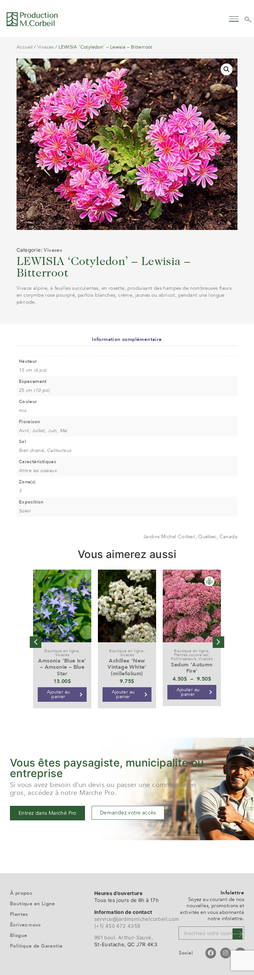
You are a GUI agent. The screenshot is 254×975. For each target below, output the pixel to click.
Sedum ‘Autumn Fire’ (191, 668)
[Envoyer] (237, 933)
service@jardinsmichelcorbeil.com (136, 919)
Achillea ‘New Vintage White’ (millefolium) (127, 667)
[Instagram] (225, 953)
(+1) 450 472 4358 (117, 926)
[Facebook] (210, 953)
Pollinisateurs (183, 658)
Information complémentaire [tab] (127, 339)
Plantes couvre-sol (191, 654)
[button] (234, 18)
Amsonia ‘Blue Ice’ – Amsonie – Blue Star (62, 667)
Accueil (25, 47)
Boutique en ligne (61, 651)
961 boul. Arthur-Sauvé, (123, 937)
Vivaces (45, 47)
